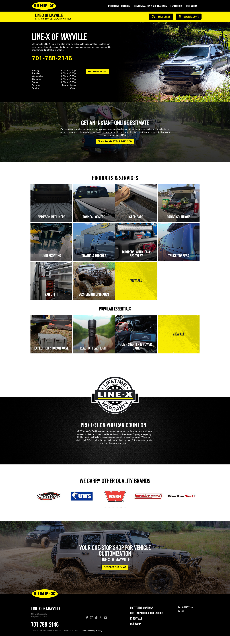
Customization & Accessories (146, 613)
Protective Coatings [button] (118, 6)
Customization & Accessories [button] (150, 6)
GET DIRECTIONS (97, 71)
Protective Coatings (141, 608)
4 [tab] (118, 509)
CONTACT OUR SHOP (115, 567)
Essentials (176, 6)
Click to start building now (115, 141)
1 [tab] (106, 509)
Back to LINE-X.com (185, 607)
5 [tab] (122, 509)
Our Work (191, 6)
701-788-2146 (52, 58)
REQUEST (190, 16)
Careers (181, 610)
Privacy (98, 630)
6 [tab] (126, 509)
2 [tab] (110, 509)
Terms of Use (88, 630)
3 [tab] (114, 509)
